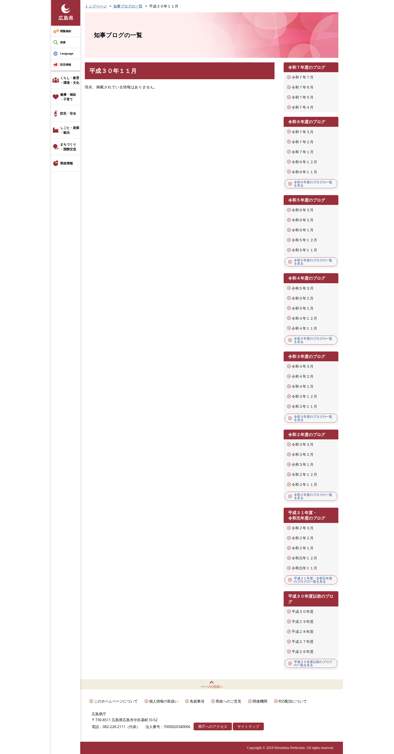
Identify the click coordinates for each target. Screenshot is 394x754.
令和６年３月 (303, 209)
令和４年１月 (303, 386)
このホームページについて (116, 701)
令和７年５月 (303, 97)
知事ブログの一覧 (128, 6)
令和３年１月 (303, 464)
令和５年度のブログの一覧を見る (313, 261)
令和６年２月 (303, 219)
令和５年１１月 (304, 249)
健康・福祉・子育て (68, 96)
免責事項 (197, 701)
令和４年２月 (303, 376)
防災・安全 (68, 113)
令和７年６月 (303, 87)
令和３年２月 (303, 454)
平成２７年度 (303, 641)
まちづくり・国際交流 (68, 146)
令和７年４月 (303, 107)
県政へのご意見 (228, 701)
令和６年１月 (303, 229)
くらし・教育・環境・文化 (69, 80)
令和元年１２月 (304, 557)
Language (66, 53)
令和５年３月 (303, 288)
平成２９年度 (303, 621)
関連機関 (260, 701)
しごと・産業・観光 (69, 130)
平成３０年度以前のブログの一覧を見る (313, 663)
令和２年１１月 (304, 484)
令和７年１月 (303, 151)
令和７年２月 (303, 141)
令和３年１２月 (304, 396)
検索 (63, 42)
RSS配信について (293, 701)
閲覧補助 (65, 31)
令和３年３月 (303, 444)
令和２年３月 (303, 527)
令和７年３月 (303, 131)
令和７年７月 (303, 77)
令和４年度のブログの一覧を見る (313, 340)
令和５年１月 (303, 308)
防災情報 (65, 64)
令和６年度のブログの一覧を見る (313, 183)
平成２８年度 (303, 631)
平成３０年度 (303, 611)
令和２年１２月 (304, 474)
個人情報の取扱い (163, 701)
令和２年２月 (303, 537)
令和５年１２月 (304, 239)
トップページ (96, 6)
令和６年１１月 (304, 171)
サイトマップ (248, 726)
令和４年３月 (303, 366)
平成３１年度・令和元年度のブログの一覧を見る (313, 579)
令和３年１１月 (304, 406)
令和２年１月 (303, 547)
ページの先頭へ (211, 686)
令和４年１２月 (304, 318)
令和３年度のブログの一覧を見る (313, 418)
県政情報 (66, 163)
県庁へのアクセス (212, 726)
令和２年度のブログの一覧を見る (313, 496)
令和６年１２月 (304, 161)
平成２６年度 (303, 651)
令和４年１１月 (304, 328)
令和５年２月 (303, 298)
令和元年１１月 (304, 568)
